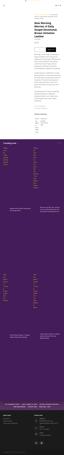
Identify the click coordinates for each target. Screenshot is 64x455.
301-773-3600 (44, 429)
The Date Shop (32, 407)
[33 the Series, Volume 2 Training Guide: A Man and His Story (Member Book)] (35, 336)
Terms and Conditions (10, 423)
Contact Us (6, 419)
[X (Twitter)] (42, 443)
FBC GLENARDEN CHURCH (12, 404)
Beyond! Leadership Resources (49, 404)
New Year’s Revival (20, 407)
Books (40, 14)
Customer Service (45, 435)
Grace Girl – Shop (44, 407)
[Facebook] (36, 443)
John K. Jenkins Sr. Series (29, 404)
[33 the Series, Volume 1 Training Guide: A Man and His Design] (5, 336)
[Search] (55, 5)
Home (36, 14)
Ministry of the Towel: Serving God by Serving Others (20, 209)
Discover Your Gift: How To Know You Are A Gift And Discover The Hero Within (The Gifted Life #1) (50, 209)
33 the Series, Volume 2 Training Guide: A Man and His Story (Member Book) (49, 336)
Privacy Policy (7, 421)
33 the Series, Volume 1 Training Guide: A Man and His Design (19, 336)
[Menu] (4, 5)
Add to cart (51, 49)
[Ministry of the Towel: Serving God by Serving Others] (5, 209)
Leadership (46, 14)
